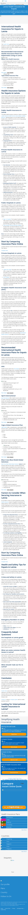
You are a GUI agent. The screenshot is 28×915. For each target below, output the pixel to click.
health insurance (5, 502)
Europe (12, 4)
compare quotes (14, 699)
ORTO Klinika (6, 277)
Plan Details (4, 72)
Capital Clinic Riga (7, 269)
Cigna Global (4, 427)
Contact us (3, 699)
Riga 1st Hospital (7, 219)
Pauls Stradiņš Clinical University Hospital (12, 225)
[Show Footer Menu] (26, 884)
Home (2, 4)
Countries (7, 4)
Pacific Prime (6, 44)
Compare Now (4, 250)
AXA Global (16, 368)
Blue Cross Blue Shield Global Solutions (10, 464)
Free (22, 783)
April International (5, 398)
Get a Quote (10, 72)
